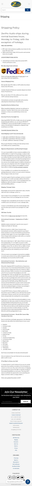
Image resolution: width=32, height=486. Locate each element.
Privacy (16, 448)
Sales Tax (16, 444)
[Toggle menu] (2, 4)
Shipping (16, 439)
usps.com (22, 76)
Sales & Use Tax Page (14, 216)
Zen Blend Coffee (16, 466)
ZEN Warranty (16, 437)
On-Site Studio (16, 468)
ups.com (9, 76)
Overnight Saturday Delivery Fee (9, 130)
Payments (16, 441)
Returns (16, 446)
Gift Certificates (16, 464)
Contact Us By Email (16, 415)
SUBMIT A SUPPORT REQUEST (16, 423)
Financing (16, 458)
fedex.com (14, 76)
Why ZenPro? (16, 462)
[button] (27, 481)
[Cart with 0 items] (29, 4)
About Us (16, 460)
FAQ (16, 450)
